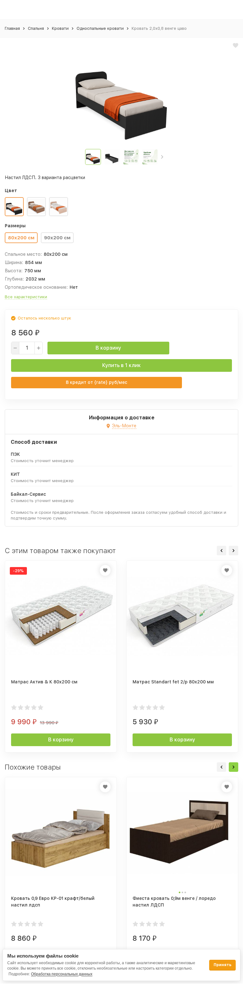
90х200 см (57, 238)
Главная (12, 28)
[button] (162, 157)
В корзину (108, 348)
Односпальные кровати (100, 28)
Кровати (60, 28)
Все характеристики (26, 296)
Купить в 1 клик (121, 365)
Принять (222, 965)
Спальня (36, 28)
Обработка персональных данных (61, 974)
